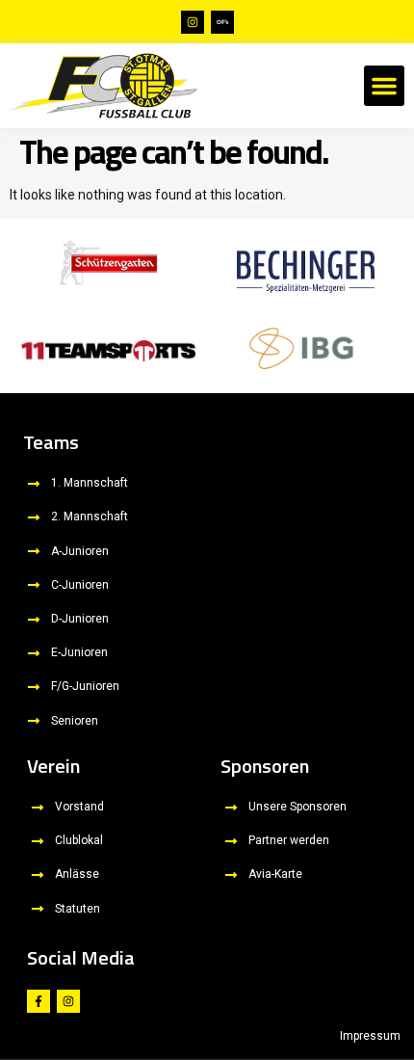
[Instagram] (192, 22)
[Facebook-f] (38, 1001)
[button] (384, 86)
